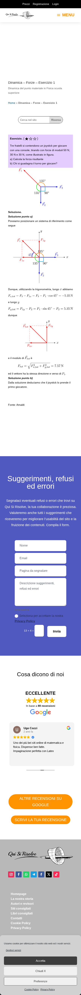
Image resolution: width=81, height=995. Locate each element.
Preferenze (40, 981)
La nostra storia (22, 898)
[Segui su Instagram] (11, 874)
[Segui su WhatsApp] (26, 874)
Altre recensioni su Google (40, 801)
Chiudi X (40, 971)
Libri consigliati (22, 913)
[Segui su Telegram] (34, 874)
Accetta (40, 960)
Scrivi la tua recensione (40, 820)
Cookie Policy (31, 989)
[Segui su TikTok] (56, 874)
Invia (57, 631)
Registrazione (41, 3)
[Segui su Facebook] (19, 874)
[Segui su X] (49, 874)
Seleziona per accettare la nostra (39, 618)
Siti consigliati (21, 908)
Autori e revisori (22, 903)
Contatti (16, 918)
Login (55, 3)
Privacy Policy (47, 989)
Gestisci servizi (13, 950)
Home (11, 102)
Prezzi (26, 3)
